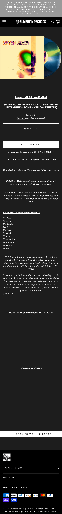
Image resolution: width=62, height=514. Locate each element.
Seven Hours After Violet (31, 97)
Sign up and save (15, 487)
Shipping (21, 118)
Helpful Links (13, 468)
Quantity (31, 129)
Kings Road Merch (46, 509)
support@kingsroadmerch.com (42, 511)
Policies (9, 478)
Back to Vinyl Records (33, 434)
